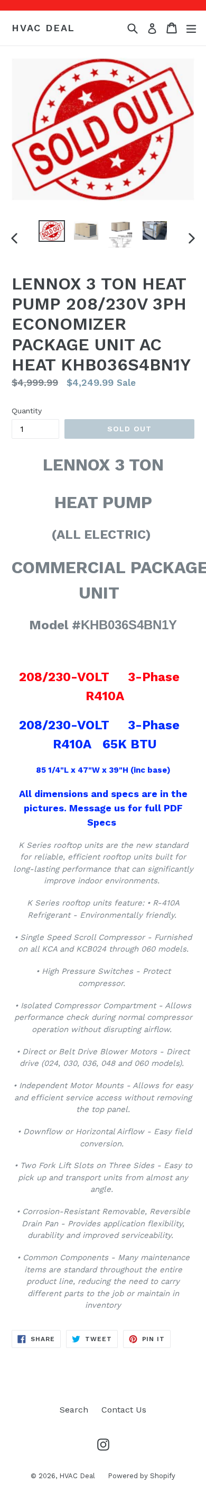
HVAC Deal (43, 27)
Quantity (27, 410)
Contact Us (123, 1410)
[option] (51, 231)
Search (74, 1410)
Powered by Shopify (141, 1476)
